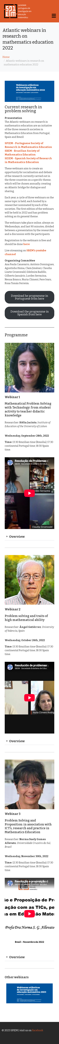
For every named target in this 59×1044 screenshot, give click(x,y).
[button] (29, 537)
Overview (17, 537)
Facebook (37, 1030)
